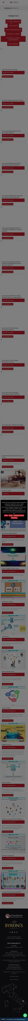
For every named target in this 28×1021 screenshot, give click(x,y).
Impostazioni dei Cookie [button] (18, 515)
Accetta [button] (10, 515)
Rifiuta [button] (6, 515)
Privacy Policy (14, 517)
